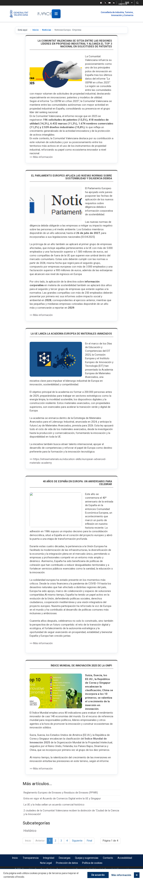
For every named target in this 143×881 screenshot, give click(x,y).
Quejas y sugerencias (86, 857)
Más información (121, 875)
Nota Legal (46, 863)
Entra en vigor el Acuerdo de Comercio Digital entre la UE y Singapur (62, 798)
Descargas (64, 857)
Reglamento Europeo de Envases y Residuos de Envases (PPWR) (61, 792)
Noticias (46, 30)
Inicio (35, 30)
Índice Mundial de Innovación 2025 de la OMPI (81, 665)
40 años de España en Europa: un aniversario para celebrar (77, 483)
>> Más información (41, 157)
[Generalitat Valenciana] (20, 14)
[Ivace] (47, 14)
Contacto (108, 857)
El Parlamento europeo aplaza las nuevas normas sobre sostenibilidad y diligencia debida (71, 177)
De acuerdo (98, 875)
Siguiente (77, 840)
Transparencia (31, 857)
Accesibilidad (125, 857)
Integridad (48, 857)
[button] (137, 3)
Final (89, 840)
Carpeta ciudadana (118, 3)
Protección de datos (67, 863)
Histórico (30, 830)
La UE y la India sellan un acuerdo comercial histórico (54, 804)
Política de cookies (92, 863)
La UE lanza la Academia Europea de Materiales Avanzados (71, 333)
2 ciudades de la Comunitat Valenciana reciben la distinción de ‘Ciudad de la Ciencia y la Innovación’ (71, 812)
